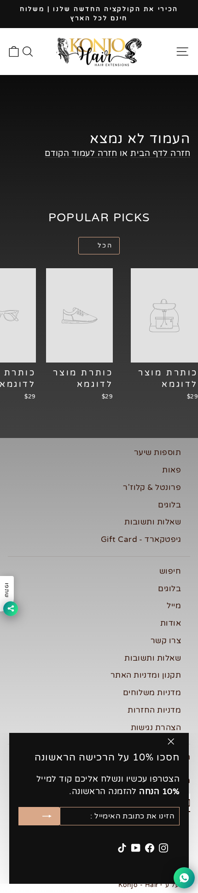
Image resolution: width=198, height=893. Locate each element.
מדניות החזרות (154, 710)
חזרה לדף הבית (160, 153)
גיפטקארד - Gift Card (141, 539)
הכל (105, 245)
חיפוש (170, 571)
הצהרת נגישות (156, 727)
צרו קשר (166, 640)
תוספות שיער (157, 452)
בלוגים (169, 505)
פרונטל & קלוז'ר (152, 487)
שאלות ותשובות (152, 522)
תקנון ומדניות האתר (146, 675)
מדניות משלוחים (152, 692)
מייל (174, 606)
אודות (170, 623)
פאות (171, 470)
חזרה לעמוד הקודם (81, 153)
